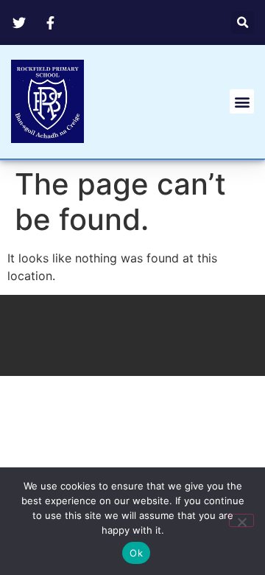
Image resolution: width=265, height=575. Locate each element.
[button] (242, 22)
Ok (136, 553)
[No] (241, 520)
